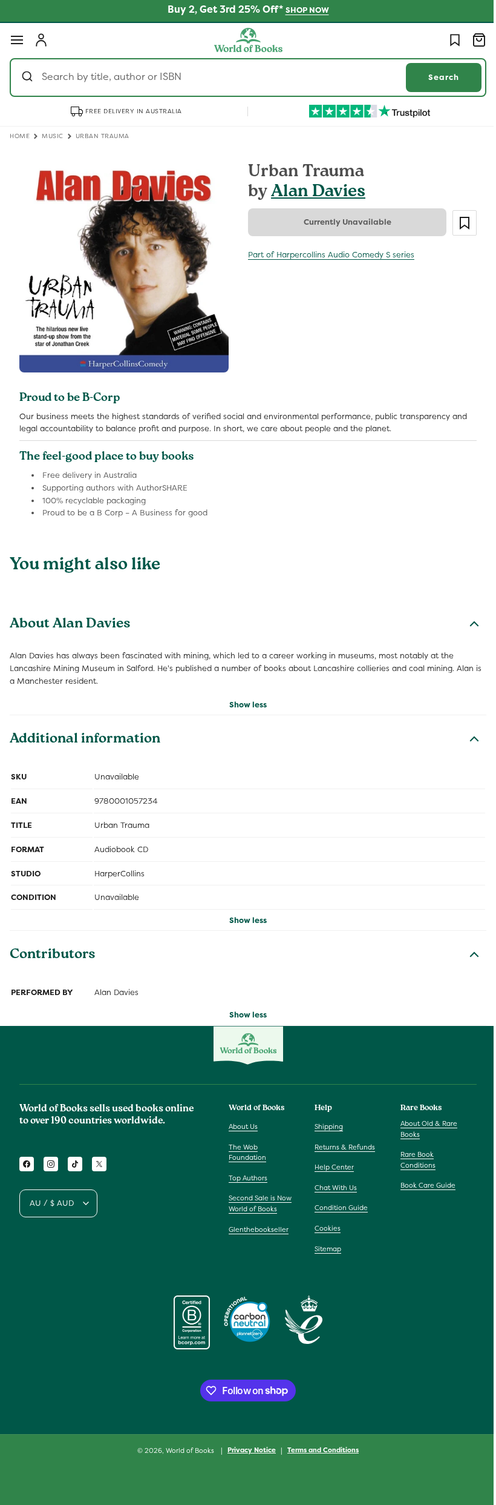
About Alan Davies (70, 620)
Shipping (326, 1126)
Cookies (325, 1228)
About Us (243, 1126)
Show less (244, 700)
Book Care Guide (421, 1185)
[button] (17, 40)
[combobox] (243, 77)
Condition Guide (338, 1207)
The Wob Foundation (247, 1152)
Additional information (85, 736)
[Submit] (29, 77)
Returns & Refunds (342, 1147)
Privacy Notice (247, 1450)
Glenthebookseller (259, 1229)
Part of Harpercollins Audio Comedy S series (327, 254)
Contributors (53, 951)
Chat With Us (333, 1187)
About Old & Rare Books (422, 1129)
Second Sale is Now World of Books (260, 1203)
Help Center (331, 1167)
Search (434, 77)
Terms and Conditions (318, 1450)
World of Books (187, 1450)
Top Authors (248, 1178)
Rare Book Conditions (411, 1160)
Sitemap (325, 1248)
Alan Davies (314, 192)
